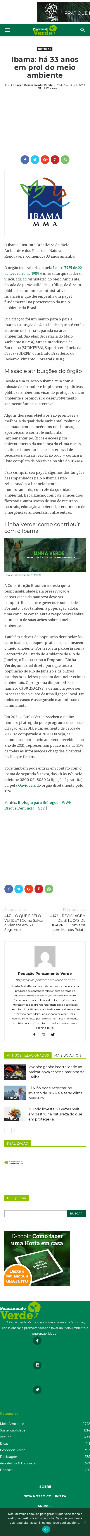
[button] (83, 30)
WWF (66, 802)
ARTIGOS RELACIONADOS (28, 1055)
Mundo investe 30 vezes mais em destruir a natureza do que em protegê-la (55, 1114)
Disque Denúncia (19, 808)
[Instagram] (45, 1035)
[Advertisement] (45, 123)
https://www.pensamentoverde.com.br (45, 980)
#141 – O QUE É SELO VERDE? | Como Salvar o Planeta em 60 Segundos (24, 923)
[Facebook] (36, 1035)
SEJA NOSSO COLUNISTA (45, 1496)
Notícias (44, 49)
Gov (41, 808)
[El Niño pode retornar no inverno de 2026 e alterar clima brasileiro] (15, 1093)
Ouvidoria (27, 785)
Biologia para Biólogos (38, 802)
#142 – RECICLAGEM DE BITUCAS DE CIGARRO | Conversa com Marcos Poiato (68, 923)
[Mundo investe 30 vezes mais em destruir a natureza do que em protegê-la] (15, 1114)
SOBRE (45, 1487)
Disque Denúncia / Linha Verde (22, 574)
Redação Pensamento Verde (31, 85)
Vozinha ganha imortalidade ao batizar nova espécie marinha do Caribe (56, 1072)
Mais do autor (67, 1055)
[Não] (84, 1522)
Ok (46, 1529)
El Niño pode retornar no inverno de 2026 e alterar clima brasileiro (55, 1093)
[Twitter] (54, 1035)
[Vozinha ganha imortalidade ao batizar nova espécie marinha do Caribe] (15, 1072)
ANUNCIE (45, 1506)
